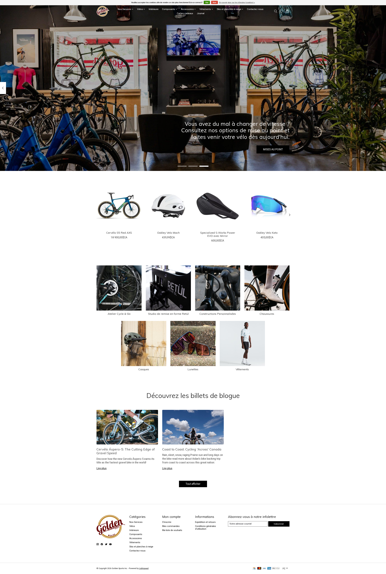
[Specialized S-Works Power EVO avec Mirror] (217, 206)
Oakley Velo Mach (168, 232)
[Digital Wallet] (276, 568)
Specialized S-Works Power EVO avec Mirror (217, 234)
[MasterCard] (259, 568)
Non (214, 3)
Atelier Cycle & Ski (119, 313)
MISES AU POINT (273, 149)
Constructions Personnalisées (217, 313)
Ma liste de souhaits (172, 530)
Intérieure (153, 9)
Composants (135, 534)
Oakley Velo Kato (267, 232)
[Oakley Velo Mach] (168, 206)
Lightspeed (144, 568)
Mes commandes (171, 526)
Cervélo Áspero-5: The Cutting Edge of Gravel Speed (125, 451)
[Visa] (264, 568)
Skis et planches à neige (141, 546)
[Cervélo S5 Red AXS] (119, 206)
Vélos (132, 526)
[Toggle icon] (276, 11)
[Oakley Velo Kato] (267, 206)
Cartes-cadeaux (185, 13)
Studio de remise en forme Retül (168, 313)
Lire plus (101, 468)
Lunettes (193, 369)
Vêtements (242, 369)
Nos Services (135, 522)
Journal (200, 13)
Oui (206, 3)
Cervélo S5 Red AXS (119, 232)
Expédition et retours (205, 522)
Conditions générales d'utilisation (205, 527)
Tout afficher (193, 483)
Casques (143, 369)
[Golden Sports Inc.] (102, 11)
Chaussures (267, 313)
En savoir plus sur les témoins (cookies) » (237, 3)
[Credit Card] (254, 568)
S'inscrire (166, 522)
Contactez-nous (255, 9)
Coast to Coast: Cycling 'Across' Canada (191, 449)
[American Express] (269, 568)
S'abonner (279, 523)
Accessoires (135, 538)
